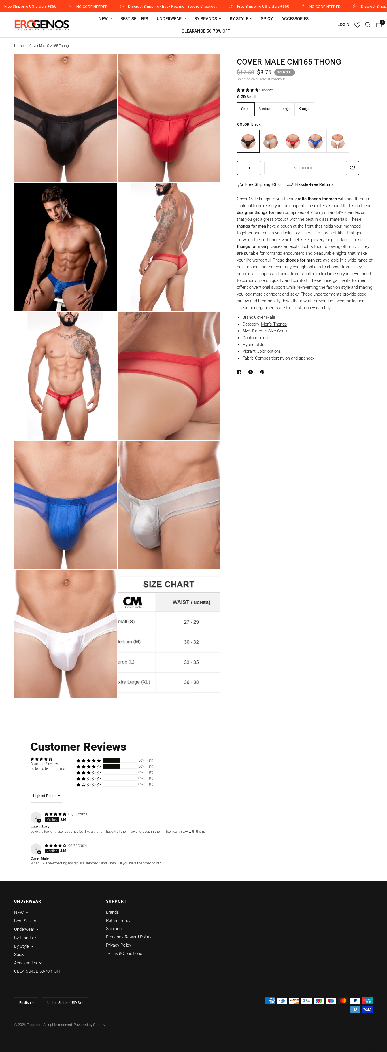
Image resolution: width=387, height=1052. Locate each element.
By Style (239, 18)
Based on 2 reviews (45, 764)
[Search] (367, 24)
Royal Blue (315, 141)
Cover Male (247, 198)
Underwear (169, 18)
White (337, 141)
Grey (270, 141)
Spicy (267, 18)
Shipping (243, 79)
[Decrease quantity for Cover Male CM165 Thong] (241, 168)
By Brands (205, 18)
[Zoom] (104, 66)
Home (19, 46)
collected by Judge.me (48, 769)
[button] (248, 90)
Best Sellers (134, 18)
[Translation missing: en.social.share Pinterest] (263, 372)
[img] (56, 814)
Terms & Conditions (124, 953)
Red (293, 141)
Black (248, 141)
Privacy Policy (118, 945)
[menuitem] (105, 18)
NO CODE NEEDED (65, 6)
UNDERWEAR (27, 901)
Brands (112, 912)
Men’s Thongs (274, 324)
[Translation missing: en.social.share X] (251, 372)
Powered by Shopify (89, 1025)
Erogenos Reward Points (129, 937)
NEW (103, 18)
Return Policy (118, 920)
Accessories (295, 18)
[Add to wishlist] (352, 168)
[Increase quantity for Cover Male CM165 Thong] (257, 168)
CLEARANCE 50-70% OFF (206, 31)
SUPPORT (116, 901)
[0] (377, 24)
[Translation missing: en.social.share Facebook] (240, 372)
